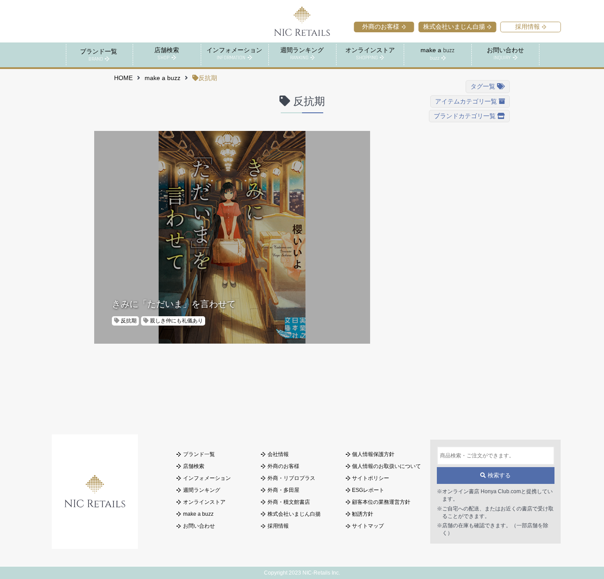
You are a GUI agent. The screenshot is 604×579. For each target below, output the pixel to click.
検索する (498, 475)
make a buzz (162, 78)
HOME (123, 78)
